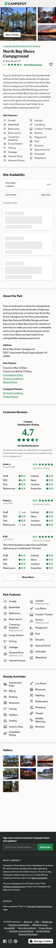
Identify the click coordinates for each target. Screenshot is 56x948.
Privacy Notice (10, 396)
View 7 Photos (12, 34)
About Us (28, 921)
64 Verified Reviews (33, 64)
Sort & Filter (11, 194)
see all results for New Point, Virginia (22, 45)
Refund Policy (10, 382)
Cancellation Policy (13, 374)
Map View (46, 194)
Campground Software (18, 924)
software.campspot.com (14, 886)
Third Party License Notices (21, 931)
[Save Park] (51, 64)
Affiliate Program (40, 924)
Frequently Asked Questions (39, 906)
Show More (28, 577)
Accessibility (9, 928)
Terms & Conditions (13, 378)
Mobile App (47, 921)
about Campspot (39, 877)
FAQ (37, 921)
